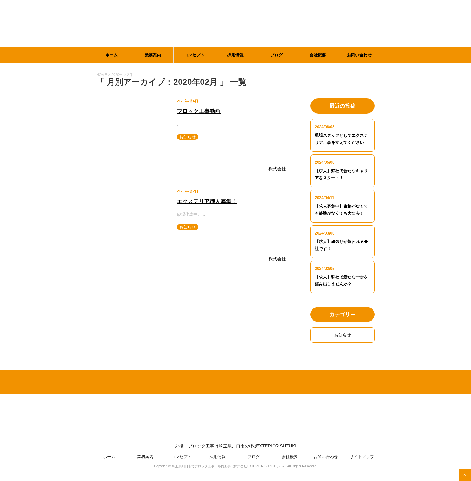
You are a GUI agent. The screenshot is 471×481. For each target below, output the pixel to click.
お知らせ (187, 137)
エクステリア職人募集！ (207, 201)
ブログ (276, 55)
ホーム (111, 55)
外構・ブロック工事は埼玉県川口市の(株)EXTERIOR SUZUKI (235, 446)
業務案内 (153, 55)
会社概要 (318, 55)
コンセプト (194, 55)
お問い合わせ (359, 55)
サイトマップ (362, 456)
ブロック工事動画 (199, 111)
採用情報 (235, 55)
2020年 (117, 75)
